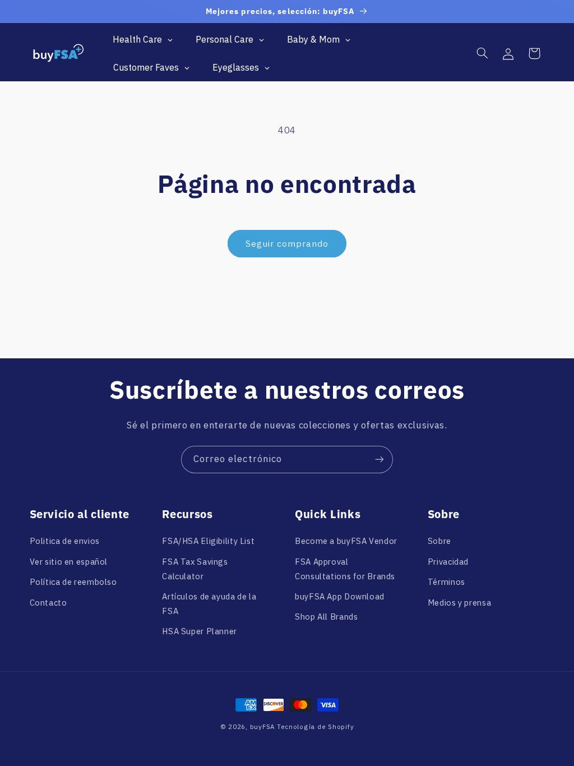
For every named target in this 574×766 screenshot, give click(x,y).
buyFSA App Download (340, 596)
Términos (446, 581)
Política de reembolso (73, 581)
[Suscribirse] (379, 459)
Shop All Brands (326, 616)
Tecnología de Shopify (315, 726)
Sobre (439, 541)
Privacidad (448, 561)
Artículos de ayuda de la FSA (209, 603)
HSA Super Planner (199, 631)
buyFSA (262, 726)
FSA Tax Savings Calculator (195, 569)
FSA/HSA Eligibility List (208, 541)
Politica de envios (65, 541)
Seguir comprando (287, 243)
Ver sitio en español (69, 561)
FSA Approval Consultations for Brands (345, 569)
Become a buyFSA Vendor (346, 541)
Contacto (48, 602)
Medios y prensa (459, 602)
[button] (482, 53)
